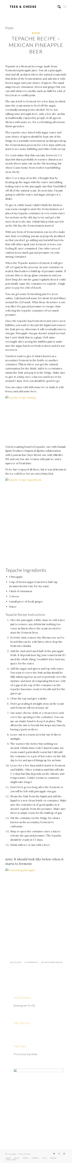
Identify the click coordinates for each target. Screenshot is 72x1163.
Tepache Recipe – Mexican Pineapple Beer (36, 44)
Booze (36, 33)
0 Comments (31, 962)
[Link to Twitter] (54, 1153)
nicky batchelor (53, 962)
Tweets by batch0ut (25, 1054)
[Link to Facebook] (59, 1153)
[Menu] (65, 7)
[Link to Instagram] (64, 1153)
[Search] (57, 6)
